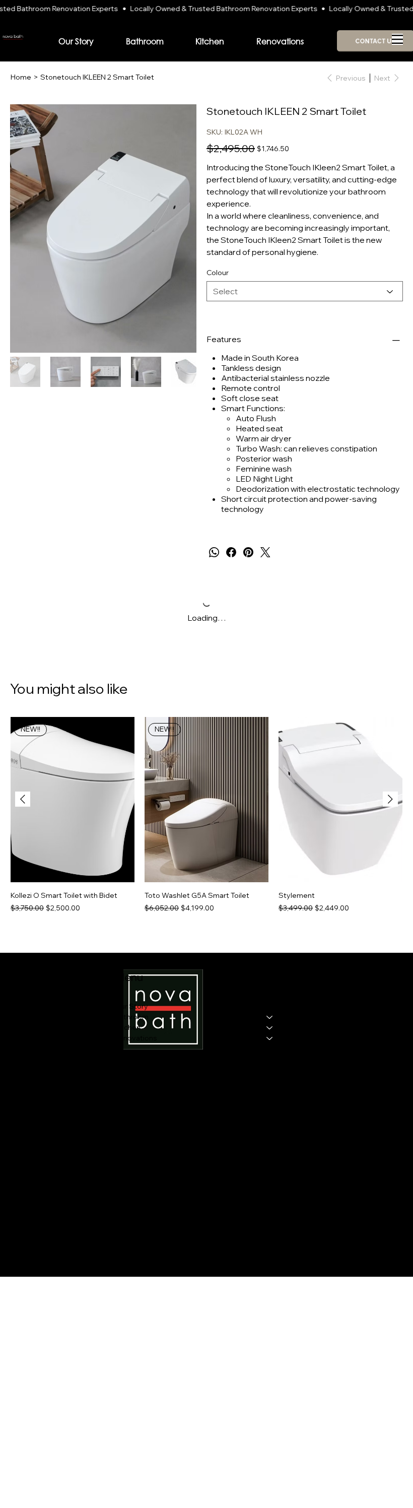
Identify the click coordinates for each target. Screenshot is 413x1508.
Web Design (120, 1229)
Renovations (136, 1037)
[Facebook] (231, 552)
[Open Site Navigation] (397, 39)
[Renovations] (270, 1038)
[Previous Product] (22, 799)
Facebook (328, 997)
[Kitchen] (270, 1027)
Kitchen (128, 1027)
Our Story (131, 1006)
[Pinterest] (248, 552)
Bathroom (132, 1016)
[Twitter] (265, 552)
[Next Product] (390, 799)
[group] (206, 820)
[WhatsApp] (214, 552)
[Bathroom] (270, 1017)
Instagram (328, 1008)
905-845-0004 (35, 1026)
